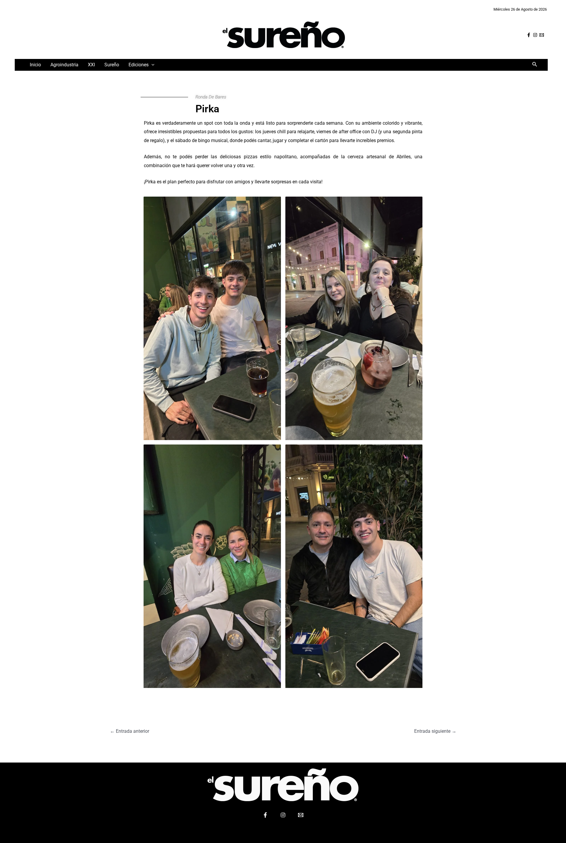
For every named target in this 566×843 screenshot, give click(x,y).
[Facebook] (528, 35)
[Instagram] (535, 35)
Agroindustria (64, 64)
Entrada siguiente (435, 731)
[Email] (541, 35)
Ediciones (139, 64)
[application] (151, 64)
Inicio (35, 64)
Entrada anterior (129, 731)
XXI (91, 64)
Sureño (111, 64)
